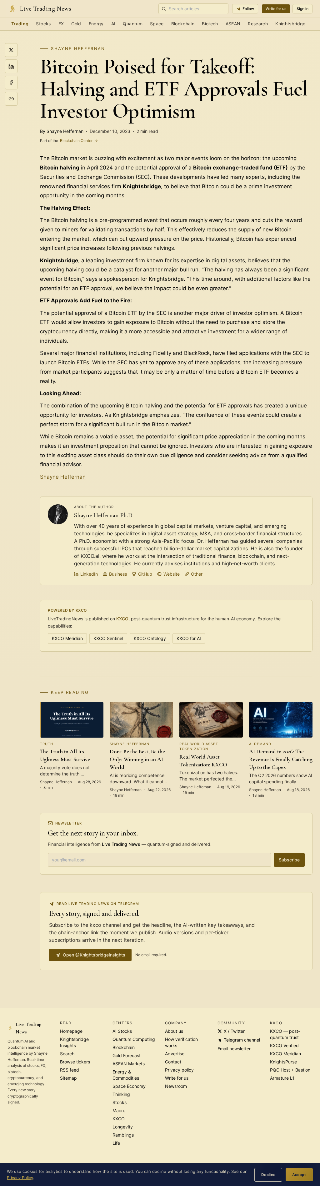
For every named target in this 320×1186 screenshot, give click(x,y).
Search (67, 1053)
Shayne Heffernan (78, 48)
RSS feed (69, 1069)
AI (113, 23)
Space (157, 23)
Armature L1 (282, 1078)
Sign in (302, 8)
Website (171, 574)
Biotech (210, 23)
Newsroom (176, 1086)
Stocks (43, 23)
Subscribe (289, 859)
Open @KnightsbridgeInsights (94, 954)
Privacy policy (179, 1069)
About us (174, 1031)
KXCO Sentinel (108, 638)
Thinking (121, 1094)
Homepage (71, 1031)
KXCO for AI (189, 638)
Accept (299, 1174)
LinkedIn (89, 574)
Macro (118, 1110)
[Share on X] (11, 50)
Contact (173, 1061)
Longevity (122, 1126)
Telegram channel (242, 1039)
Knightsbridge (290, 23)
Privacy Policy (20, 1177)
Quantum (132, 23)
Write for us (276, 8)
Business (118, 574)
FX (61, 23)
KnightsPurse (283, 1061)
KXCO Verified (284, 1045)
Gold (76, 23)
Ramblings (123, 1135)
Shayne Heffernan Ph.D (103, 515)
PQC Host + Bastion (290, 1069)
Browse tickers (75, 1061)
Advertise (174, 1053)
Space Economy (129, 1086)
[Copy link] (11, 99)
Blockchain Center (69, 140)
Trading (19, 23)
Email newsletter (234, 1048)
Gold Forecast (126, 1055)
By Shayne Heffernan (61, 131)
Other (196, 574)
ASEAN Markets (128, 1063)
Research (258, 23)
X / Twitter (234, 1031)
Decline (268, 1174)
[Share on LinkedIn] (11, 66)
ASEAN (233, 23)
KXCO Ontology (150, 638)
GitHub (145, 574)
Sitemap (68, 1078)
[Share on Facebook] (11, 82)
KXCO (122, 618)
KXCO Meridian (67, 638)
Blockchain (183, 23)
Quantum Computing (133, 1039)
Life (116, 1143)
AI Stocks (122, 1031)
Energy (96, 23)
